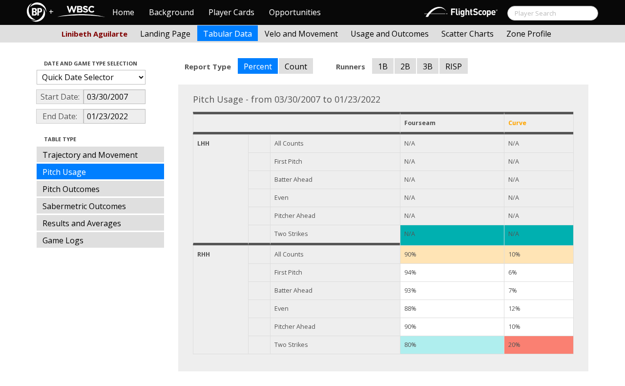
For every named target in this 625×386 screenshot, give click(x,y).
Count (296, 66)
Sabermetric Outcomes (84, 206)
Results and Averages (81, 223)
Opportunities (295, 12)
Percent (258, 66)
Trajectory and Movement (90, 155)
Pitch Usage (64, 172)
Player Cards (231, 12)
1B (383, 66)
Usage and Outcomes (390, 33)
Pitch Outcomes (71, 189)
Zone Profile (528, 33)
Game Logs (62, 240)
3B (428, 66)
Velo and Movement (301, 33)
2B (405, 66)
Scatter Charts (467, 33)
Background (171, 12)
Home (123, 12)
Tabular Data (227, 33)
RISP (453, 66)
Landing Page (165, 33)
